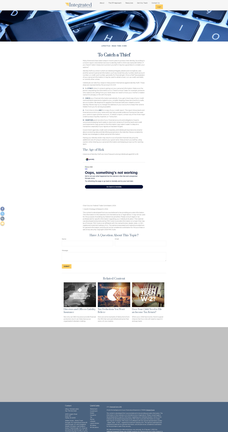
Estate (92, 413)
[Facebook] (2, 209)
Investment (93, 411)
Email (117, 239)
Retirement (93, 409)
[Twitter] (2, 214)
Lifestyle (92, 421)
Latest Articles (94, 423)
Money (92, 419)
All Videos (93, 425)
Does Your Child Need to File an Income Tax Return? (147, 311)
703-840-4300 (74, 409)
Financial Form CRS (116, 407)
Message (65, 250)
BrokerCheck (150, 410)
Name (64, 239)
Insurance (93, 415)
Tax (91, 417)
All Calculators (94, 427)
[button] (102, 3)
